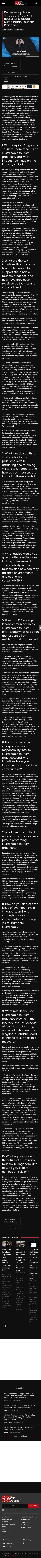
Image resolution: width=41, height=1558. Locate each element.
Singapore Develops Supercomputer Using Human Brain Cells (6, 1257)
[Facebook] (6, 1228)
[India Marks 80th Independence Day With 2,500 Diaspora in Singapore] (20, 1244)
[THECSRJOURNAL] (21, 3)
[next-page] (6, 1326)
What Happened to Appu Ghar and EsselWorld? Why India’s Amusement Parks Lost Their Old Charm (19, 1396)
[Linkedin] (3, 1543)
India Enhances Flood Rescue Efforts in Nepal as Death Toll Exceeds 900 (19, 1406)
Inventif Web (14, 1555)
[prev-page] (3, 1326)
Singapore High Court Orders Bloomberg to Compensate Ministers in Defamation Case (34, 1262)
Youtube (9, 1547)
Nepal (5, 1410)
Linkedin (9, 1543)
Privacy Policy (23, 1510)
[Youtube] (3, 1547)
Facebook (10, 1540)
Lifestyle (6, 1400)
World (18, 1270)
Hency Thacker (14, 65)
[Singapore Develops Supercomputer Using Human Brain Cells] (7, 1244)
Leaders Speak (19, 29)
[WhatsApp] (20, 1228)
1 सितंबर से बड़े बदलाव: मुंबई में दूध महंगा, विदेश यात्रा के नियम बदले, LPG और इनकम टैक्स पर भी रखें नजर (19, 1417)
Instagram (29, 1540)
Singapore (11, 1219)
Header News (8, 1422)
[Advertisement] (20, 1359)
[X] (11, 1228)
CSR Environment (7, 29)
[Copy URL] (15, 1228)
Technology (6, 1268)
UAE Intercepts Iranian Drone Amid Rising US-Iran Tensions (18, 1428)
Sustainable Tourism (10, 1222)
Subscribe (33, 1506)
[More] (6, 79)
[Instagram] (23, 1540)
